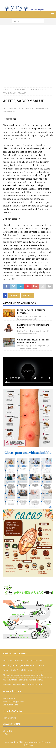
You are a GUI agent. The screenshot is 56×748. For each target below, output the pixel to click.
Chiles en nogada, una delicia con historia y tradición (33, 341)
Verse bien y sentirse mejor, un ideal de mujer (23, 684)
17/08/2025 (23, 346)
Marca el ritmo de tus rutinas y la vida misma (23, 680)
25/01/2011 (23, 316)
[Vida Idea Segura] (28, 9)
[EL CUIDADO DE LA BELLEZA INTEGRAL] (9, 313)
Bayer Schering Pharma (13, 701)
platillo (27, 295)
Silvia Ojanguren (38, 346)
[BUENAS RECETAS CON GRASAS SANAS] (9, 328)
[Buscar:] (28, 21)
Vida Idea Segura (38, 331)
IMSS (5, 734)
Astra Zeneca (9, 698)
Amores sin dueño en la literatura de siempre (23, 670)
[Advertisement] (28, 54)
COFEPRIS (7, 731)
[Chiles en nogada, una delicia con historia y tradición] (9, 342)
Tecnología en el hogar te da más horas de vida (23, 665)
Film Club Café (9, 718)
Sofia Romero (37, 316)
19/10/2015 (23, 331)
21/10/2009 (11, 108)
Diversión (19, 90)
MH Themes (28, 745)
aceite (14, 295)
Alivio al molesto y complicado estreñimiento (23, 675)
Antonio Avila (27, 108)
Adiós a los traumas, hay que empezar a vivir (23, 660)
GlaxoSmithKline (10, 705)
